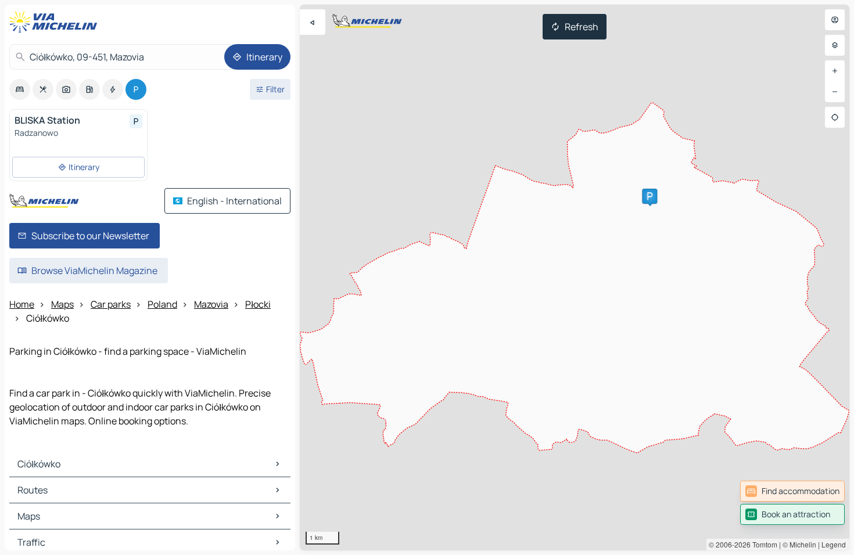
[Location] (835, 117)
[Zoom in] (835, 70)
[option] (19, 89)
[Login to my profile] (835, 19)
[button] (649, 196)
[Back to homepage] (55, 22)
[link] (792, 491)
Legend (833, 544)
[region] (574, 277)
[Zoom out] (835, 91)
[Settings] (835, 45)
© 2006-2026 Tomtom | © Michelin (762, 544)
